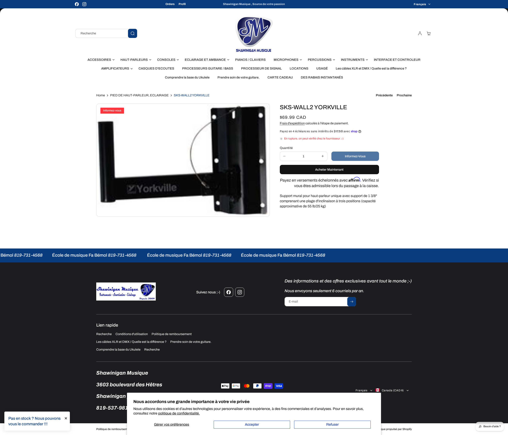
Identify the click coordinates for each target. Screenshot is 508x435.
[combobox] (106, 33)
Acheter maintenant (329, 169)
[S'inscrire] (351, 301)
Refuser (332, 424)
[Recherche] (132, 33)
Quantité (286, 148)
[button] (100, 59)
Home (100, 95)
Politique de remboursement (113, 429)
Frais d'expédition (292, 123)
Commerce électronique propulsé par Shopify (384, 429)
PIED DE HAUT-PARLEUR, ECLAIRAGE (139, 95)
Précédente (384, 95)
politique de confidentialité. (179, 413)
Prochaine (404, 95)
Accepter (252, 424)
